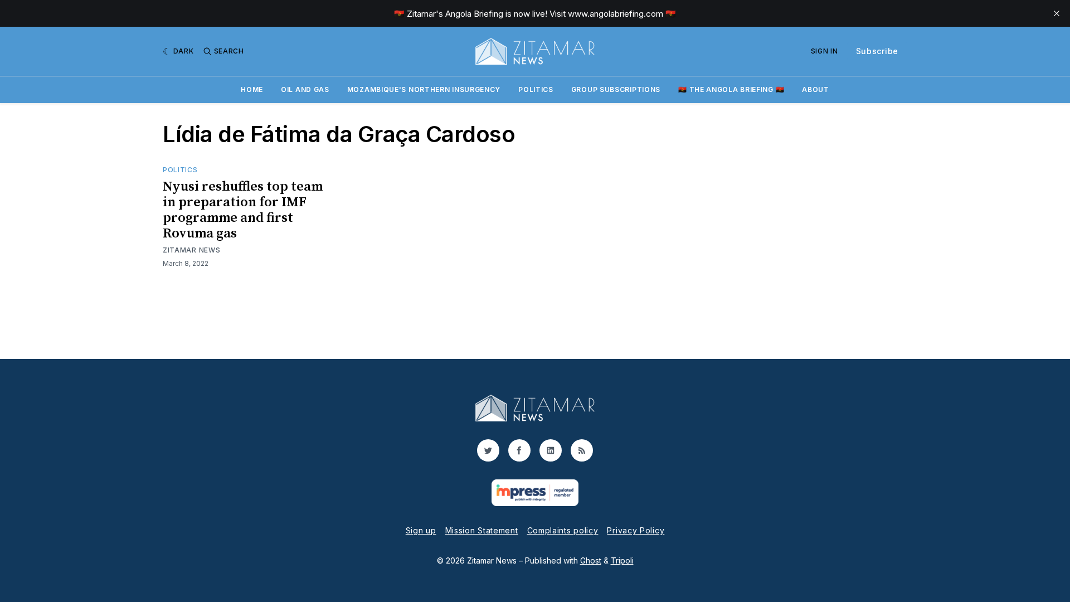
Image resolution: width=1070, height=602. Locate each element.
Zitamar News (191, 250)
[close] (1057, 13)
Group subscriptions (615, 89)
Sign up (421, 530)
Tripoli (622, 560)
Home (252, 89)
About (815, 89)
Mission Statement (481, 530)
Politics (535, 89)
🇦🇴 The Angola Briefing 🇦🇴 (731, 89)
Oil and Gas (305, 89)
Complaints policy (563, 530)
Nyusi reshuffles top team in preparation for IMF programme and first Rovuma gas (243, 210)
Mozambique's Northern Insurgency (423, 89)
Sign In (824, 51)
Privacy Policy (635, 530)
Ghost (590, 560)
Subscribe (877, 51)
